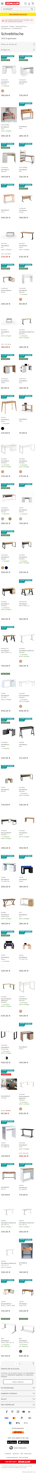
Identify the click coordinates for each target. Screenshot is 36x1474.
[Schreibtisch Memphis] (9, 448)
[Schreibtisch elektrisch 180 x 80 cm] (9, 1210)
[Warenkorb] (33, 3)
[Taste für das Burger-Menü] (2, 3)
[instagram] (18, 1412)
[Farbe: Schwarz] (2, 428)
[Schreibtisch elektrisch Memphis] (27, 319)
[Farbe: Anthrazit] (20, 1351)
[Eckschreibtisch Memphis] (27, 682)
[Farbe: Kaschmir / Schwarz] (6, 1058)
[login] (29, 3)
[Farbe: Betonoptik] (2, 518)
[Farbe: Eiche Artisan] (2, 90)
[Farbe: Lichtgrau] (20, 518)
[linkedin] (29, 1412)
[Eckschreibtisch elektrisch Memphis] (9, 986)
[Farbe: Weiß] (20, 342)
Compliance (8, 1453)
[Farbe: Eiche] (2, 567)
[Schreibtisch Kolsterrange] (9, 902)
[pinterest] (12, 1412)
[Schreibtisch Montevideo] (9, 1033)
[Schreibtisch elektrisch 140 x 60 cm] (9, 1249)
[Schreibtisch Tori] (27, 902)
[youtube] (23, 1412)
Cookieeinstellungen (12, 1457)
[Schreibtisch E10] (9, 233)
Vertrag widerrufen (27, 1472)
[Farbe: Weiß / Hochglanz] (6, 567)
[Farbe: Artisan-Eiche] (10, 518)
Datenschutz (28, 1453)
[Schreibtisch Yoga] (9, 112)
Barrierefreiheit (23, 1457)
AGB (21, 1453)
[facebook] (7, 1412)
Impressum (16, 1453)
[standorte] (26, 3)
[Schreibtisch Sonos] (27, 233)
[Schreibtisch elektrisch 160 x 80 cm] (27, 1210)
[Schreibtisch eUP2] (27, 1131)
